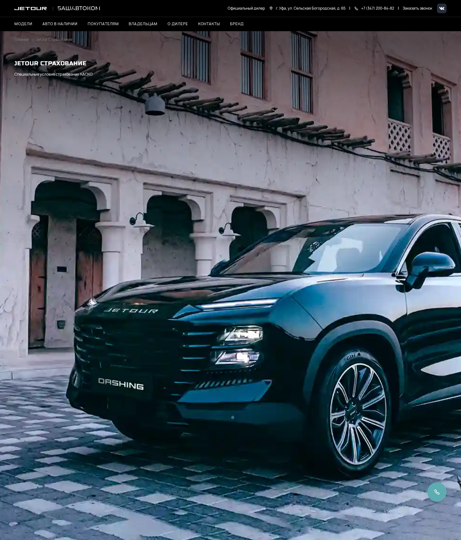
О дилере (178, 24)
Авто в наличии (60, 24)
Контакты (209, 24)
